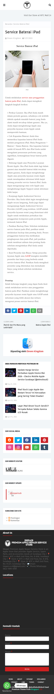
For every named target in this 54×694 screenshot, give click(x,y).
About (19, 679)
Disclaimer (41, 679)
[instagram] (18, 447)
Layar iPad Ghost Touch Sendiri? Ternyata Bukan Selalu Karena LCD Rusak (33, 409)
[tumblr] (44, 447)
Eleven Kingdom (14, 38)
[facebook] (27, 440)
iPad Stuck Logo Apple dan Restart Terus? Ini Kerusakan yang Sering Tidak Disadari (32, 392)
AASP (27, 256)
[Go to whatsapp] (7, 685)
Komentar (15, 520)
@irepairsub (15, 493)
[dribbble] (9, 447)
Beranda (8, 24)
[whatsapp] (35, 447)
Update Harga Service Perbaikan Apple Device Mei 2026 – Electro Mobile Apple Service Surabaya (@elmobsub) (33, 375)
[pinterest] (44, 440)
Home (11, 679)
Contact (41, 682)
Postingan (15, 518)
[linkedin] (35, 440)
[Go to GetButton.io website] (7, 691)
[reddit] (9, 440)
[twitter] (18, 440)
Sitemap (29, 679)
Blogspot (35, 689)
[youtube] (27, 447)
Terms (31, 682)
